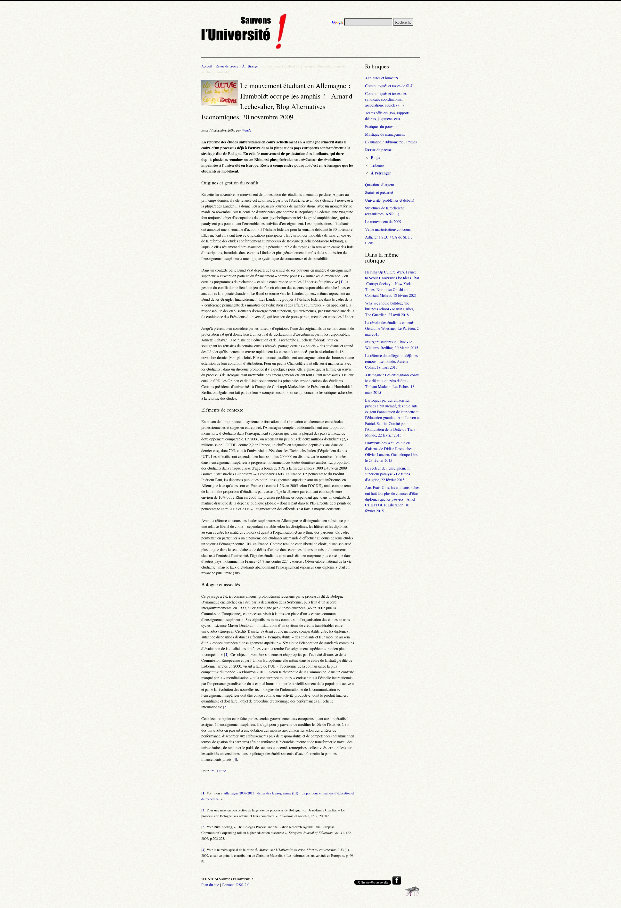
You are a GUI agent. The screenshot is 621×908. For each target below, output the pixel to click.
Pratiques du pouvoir (381, 126)
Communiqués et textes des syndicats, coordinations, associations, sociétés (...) (386, 99)
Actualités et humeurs (381, 77)
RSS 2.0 (242, 884)
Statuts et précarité (379, 192)
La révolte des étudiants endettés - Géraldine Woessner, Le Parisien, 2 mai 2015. (392, 328)
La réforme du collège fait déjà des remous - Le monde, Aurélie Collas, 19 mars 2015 (391, 361)
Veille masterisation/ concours (388, 229)
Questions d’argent (379, 184)
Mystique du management (385, 134)
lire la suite (218, 770)
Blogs (375, 157)
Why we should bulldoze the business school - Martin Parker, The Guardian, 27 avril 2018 (389, 308)
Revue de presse (227, 66)
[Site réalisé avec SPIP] (412, 894)
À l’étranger (250, 66)
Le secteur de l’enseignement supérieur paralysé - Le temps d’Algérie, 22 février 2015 (387, 473)
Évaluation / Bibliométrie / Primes (391, 141)
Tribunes (377, 165)
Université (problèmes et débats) (389, 200)
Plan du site (210, 884)
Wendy (246, 130)
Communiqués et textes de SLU (389, 85)
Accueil (206, 66)
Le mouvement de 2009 (383, 221)
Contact (228, 884)
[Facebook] (396, 883)
